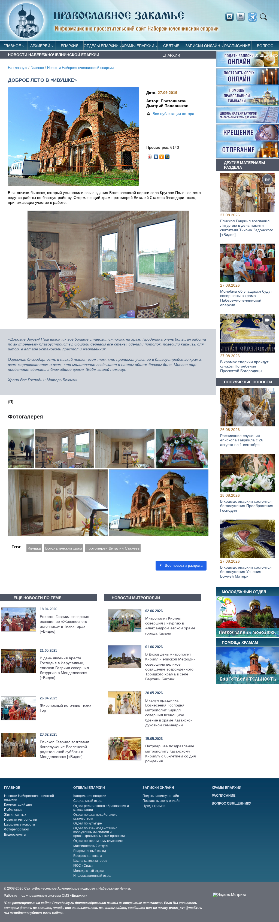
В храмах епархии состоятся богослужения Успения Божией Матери (246, 571)
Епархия (69, 46)
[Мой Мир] (167, 155)
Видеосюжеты (15, 834)
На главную (17, 68)
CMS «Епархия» (74, 895)
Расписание (237, 46)
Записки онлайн (202, 46)
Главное (12, 46)
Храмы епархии (138, 46)
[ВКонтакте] (156, 155)
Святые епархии (171, 47)
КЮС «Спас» (83, 866)
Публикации (13, 810)
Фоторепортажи (16, 829)
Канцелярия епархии (89, 796)
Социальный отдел (88, 801)
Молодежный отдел (88, 871)
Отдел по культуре (87, 823)
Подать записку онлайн (160, 796)
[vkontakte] (229, 16)
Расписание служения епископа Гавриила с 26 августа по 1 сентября (241, 440)
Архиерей (40, 46)
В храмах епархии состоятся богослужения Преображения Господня (246, 506)
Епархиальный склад (89, 851)
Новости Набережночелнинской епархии (80, 68)
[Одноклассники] (162, 155)
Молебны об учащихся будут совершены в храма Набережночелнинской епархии (246, 298)
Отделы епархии (101, 46)
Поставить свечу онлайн (161, 801)
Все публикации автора (173, 113)
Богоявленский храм (63, 548)
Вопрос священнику (265, 47)
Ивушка (34, 548)
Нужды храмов (153, 806)
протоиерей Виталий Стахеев (113, 548)
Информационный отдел (92, 876)
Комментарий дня (18, 804)
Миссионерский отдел (90, 846)
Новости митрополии (20, 819)
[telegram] (254, 17)
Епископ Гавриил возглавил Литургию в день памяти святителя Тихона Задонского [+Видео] (246, 228)
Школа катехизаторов (90, 861)
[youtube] (242, 16)
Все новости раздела (182, 565)
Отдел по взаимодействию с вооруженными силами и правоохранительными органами (99, 832)
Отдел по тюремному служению (98, 841)
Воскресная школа (87, 856)
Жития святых (15, 815)
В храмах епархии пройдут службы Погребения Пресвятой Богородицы (244, 366)
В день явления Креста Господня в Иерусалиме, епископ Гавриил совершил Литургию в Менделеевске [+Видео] (64, 668)
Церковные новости (19, 824)
